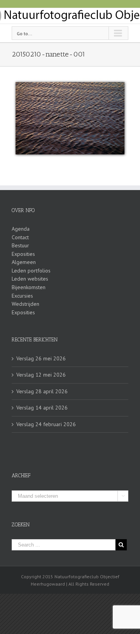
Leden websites (30, 278)
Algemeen (24, 262)
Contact (20, 237)
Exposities (23, 253)
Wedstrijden (25, 303)
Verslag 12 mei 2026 (41, 374)
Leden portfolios (31, 270)
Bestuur (20, 245)
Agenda (21, 228)
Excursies (22, 295)
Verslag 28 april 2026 (42, 391)
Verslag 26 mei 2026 (41, 358)
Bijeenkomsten (29, 287)
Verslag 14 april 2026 (42, 407)
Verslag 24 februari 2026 (46, 424)
